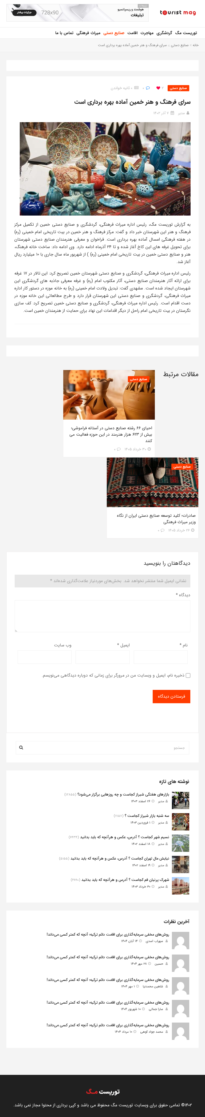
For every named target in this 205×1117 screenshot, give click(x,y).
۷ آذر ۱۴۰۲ (161, 113)
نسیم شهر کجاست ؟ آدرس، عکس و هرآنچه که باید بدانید (124, 837)
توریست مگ (186, 33)
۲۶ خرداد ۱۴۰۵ (179, 530)
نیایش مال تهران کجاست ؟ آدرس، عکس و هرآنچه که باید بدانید (119, 858)
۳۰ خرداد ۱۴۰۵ (135, 449)
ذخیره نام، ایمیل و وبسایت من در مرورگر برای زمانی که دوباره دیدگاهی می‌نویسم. (113, 675)
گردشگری (164, 33)
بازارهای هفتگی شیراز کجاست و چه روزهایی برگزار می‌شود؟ (123, 794)
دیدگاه (183, 595)
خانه (196, 45)
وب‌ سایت (63, 645)
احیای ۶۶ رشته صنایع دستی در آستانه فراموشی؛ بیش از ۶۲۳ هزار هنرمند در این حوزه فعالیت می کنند (110, 434)
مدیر (181, 113)
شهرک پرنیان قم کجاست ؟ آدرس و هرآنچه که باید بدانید (125, 880)
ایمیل (123, 645)
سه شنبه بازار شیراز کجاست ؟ (147, 816)
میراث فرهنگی (88, 33)
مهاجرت (146, 33)
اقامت (132, 33)
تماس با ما (64, 33)
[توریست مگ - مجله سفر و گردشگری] (178, 13)
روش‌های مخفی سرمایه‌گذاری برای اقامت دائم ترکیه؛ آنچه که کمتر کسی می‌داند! (108, 934)
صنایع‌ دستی (113, 33)
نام (184, 645)
